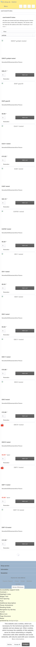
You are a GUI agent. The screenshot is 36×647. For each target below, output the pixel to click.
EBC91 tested (6, 442)
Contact (23, 581)
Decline (9, 644)
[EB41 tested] (18, 303)
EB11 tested (5, 272)
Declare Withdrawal (18, 587)
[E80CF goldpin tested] (18, 47)
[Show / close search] (20, 6)
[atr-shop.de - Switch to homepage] (9, 2)
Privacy (17, 581)
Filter (4, 31)
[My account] (29, 6)
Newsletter (29, 581)
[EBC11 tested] (18, 346)
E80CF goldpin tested (8, 58)
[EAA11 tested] (18, 132)
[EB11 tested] (18, 260)
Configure (26, 644)
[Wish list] (25, 6)
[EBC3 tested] (18, 388)
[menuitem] (4, 6)
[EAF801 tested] (18, 218)
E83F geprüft (6, 101)
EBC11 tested (6, 357)
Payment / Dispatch (8, 581)
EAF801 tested (6, 229)
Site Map (18, 584)
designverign (13, 620)
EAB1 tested (6, 186)
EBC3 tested (6, 399)
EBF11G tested (6, 527)
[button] (18, 592)
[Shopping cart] (33, 6)
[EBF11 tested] (18, 473)
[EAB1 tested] (18, 175)
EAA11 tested (6, 144)
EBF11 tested (6, 485)
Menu (6, 6)
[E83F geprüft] (18, 90)
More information (18, 639)
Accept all (17, 644)
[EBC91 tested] (18, 431)
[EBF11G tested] (18, 516)
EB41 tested (5, 314)
